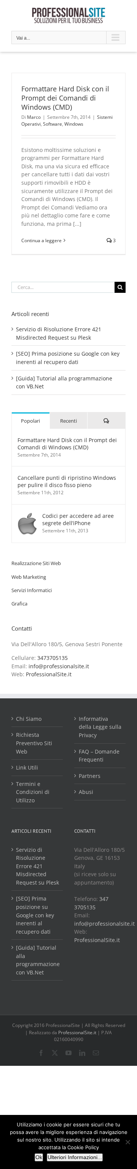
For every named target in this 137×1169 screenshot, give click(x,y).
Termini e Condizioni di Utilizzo (32, 792)
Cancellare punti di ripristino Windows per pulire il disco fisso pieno (67, 481)
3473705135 (52, 657)
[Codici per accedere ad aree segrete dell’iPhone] (27, 516)
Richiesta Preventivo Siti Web (34, 743)
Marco (34, 117)
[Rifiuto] (127, 1142)
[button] (36, 563)
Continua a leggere (41, 240)
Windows (73, 124)
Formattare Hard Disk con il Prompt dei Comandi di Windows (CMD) (65, 98)
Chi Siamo (28, 718)
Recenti (68, 420)
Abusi (86, 791)
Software (52, 124)
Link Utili (27, 767)
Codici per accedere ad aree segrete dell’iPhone (78, 519)
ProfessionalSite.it (49, 674)
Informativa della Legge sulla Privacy (100, 727)
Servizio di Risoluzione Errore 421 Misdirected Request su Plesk (37, 866)
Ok (38, 1157)
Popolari (30, 420)
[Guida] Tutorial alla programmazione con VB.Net (37, 960)
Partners (89, 775)
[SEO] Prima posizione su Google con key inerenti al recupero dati (35, 915)
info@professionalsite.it (59, 666)
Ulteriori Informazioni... (75, 1157)
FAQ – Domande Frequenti (99, 755)
